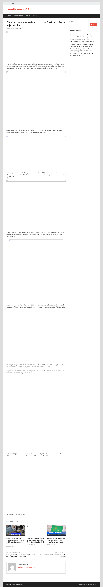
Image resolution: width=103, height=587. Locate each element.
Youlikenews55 (18, 9)
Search (71, 21)
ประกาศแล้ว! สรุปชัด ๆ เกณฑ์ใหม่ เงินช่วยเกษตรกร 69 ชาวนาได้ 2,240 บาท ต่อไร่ (56, 540)
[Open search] (96, 16)
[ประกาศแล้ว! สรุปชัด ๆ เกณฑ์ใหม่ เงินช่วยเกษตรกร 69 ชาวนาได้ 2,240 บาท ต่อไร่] (56, 531)
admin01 (19, 28)
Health (35, 15)
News (9, 15)
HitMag (94, 584)
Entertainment (18, 15)
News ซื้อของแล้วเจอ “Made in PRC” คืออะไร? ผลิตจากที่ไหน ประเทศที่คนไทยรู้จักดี (35, 540)
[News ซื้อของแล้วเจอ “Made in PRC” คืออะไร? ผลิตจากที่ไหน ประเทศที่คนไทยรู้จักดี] (36, 531)
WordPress (87, 584)
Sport (28, 15)
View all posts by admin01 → (26, 567)
